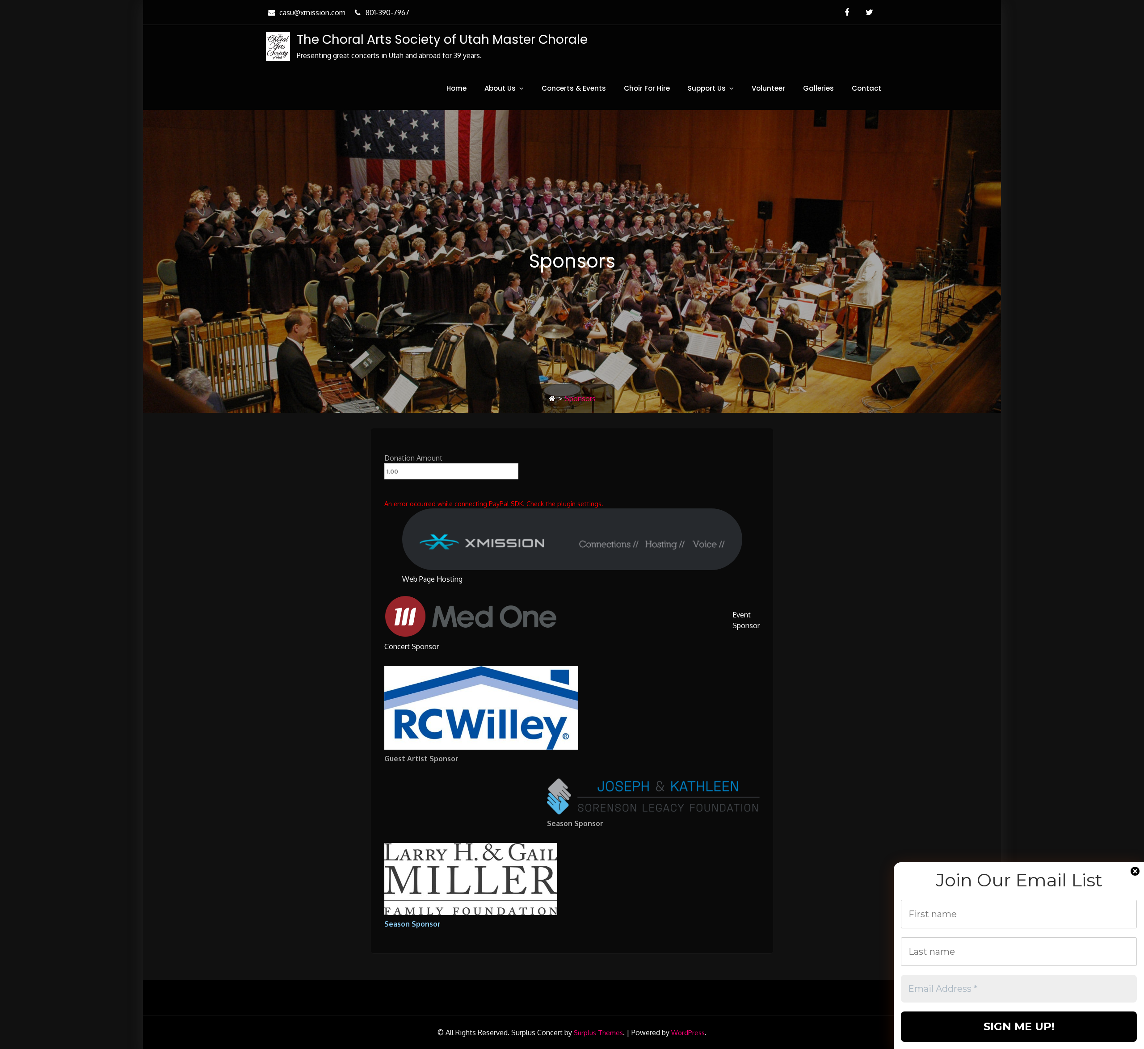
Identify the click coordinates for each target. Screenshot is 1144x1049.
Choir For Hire (647, 88)
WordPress (688, 1032)
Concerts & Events (574, 88)
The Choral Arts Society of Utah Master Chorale (442, 39)
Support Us (707, 88)
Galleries (818, 88)
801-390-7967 (387, 12)
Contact (866, 88)
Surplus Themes (598, 1032)
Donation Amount (413, 457)
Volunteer (768, 88)
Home (456, 88)
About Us (500, 88)
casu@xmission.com (312, 12)
